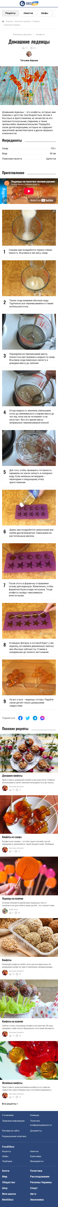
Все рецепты (9, 1104)
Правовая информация (13, 1121)
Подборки (7, 1161)
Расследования (39, 1176)
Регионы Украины (41, 1182)
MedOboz (8, 1199)
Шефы (44, 13)
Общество (8, 1182)
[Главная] (3, 22)
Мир (4, 1176)
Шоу (4, 1188)
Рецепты (10, 13)
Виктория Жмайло (16, 787)
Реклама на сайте (10, 1130)
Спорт (34, 1188)
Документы (36, 1130)
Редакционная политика (14, 1136)
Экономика (37, 1199)
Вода (4, 153)
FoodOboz (8, 1146)
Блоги (5, 1170)
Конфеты (36, 21)
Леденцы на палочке (12, 898)
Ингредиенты (37, 1161)
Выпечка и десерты (22, 21)
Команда (34, 1115)
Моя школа (9, 1193)
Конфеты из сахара (12, 837)
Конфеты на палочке (12, 1021)
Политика (36, 1170)
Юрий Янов (13, 910)
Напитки (28, 13)
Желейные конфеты (12, 1083)
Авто (33, 1193)
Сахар (5, 148)
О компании (8, 1115)
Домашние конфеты (12, 775)
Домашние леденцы (12, 25)
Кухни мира (35, 1156)
